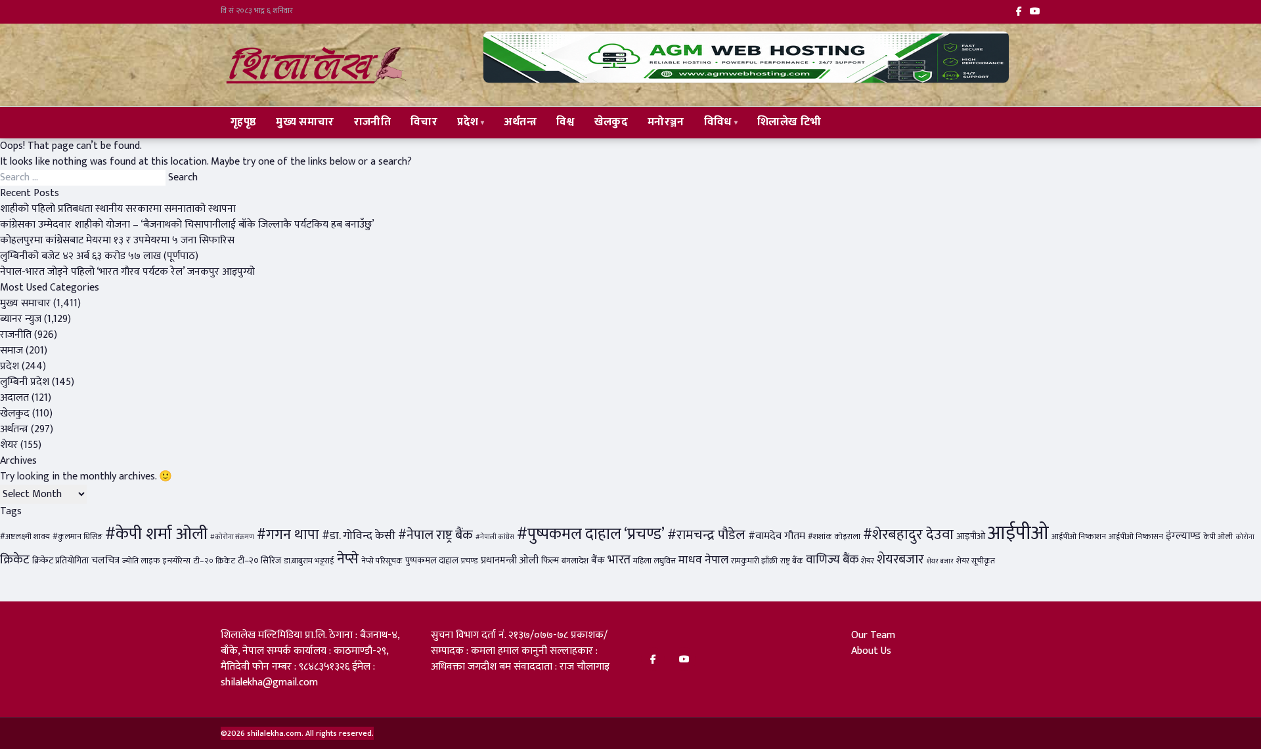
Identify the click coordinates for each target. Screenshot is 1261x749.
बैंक (598, 560)
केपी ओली (1218, 537)
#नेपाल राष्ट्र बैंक (435, 535)
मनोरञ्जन (666, 122)
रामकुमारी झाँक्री (754, 561)
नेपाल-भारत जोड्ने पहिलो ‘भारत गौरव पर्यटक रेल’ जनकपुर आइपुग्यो (127, 272)
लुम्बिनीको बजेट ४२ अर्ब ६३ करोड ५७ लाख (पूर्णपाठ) (99, 256)
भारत (619, 559)
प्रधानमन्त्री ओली (510, 560)
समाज (11, 350)
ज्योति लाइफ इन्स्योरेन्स (156, 561)
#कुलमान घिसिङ (77, 537)
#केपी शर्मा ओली (156, 534)
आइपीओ (970, 536)
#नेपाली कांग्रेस (495, 537)
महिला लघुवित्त (654, 561)
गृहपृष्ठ (243, 122)
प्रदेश (467, 122)
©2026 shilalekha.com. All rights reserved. (297, 733)
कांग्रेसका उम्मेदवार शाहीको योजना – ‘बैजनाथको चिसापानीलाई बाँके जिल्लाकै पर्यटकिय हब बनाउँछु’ (187, 224)
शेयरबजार (900, 559)
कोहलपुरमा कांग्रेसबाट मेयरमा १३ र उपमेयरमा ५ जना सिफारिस (117, 240)
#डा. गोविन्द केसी (358, 535)
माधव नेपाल (703, 559)
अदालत (14, 398)
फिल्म (550, 561)
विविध (718, 122)
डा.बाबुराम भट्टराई (309, 561)
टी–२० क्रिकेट (214, 561)
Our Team (873, 635)
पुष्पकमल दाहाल (431, 561)
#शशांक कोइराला (834, 537)
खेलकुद (611, 122)
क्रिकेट (15, 559)
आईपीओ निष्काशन (1078, 537)
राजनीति (372, 122)
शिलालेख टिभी (789, 122)
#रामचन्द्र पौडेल (706, 534)
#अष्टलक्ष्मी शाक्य (25, 537)
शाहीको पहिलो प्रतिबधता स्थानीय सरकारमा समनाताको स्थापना (118, 209)
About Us (871, 651)
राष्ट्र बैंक (791, 561)
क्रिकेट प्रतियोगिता (60, 561)
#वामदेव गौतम (776, 536)
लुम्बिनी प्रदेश (24, 382)
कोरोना (1244, 537)
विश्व (565, 122)
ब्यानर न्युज (20, 319)
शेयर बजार (940, 561)
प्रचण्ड (469, 561)
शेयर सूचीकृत (975, 561)
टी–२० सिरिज (259, 561)
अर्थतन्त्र (520, 122)
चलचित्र (105, 560)
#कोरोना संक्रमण (232, 537)
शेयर (9, 445)
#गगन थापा (288, 535)
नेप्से (348, 559)
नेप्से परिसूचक (382, 561)
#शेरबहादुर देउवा (908, 535)
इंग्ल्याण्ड (1183, 536)
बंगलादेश (575, 561)
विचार (423, 122)
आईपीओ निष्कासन (1136, 537)
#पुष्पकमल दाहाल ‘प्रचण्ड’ (591, 534)
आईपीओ (1018, 533)
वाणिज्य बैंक (832, 560)
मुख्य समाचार (305, 122)
